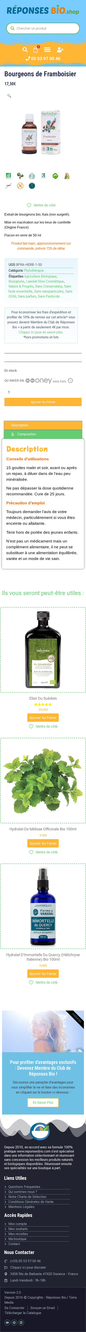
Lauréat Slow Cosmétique (45, 281)
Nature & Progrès (21, 286)
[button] (25, 50)
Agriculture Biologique (40, 276)
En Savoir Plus (43, 1103)
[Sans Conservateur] (55, 176)
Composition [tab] (26, 434)
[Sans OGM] (20, 186)
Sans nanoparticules (48, 291)
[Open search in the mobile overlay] (43, 28)
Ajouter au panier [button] (43, 718)
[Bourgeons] (20, 176)
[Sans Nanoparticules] (8, 186)
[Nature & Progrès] (43, 176)
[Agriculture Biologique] (8, 176)
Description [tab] (19, 425)
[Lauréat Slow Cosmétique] (32, 176)
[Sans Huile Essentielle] (67, 176)
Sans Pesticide (49, 296)
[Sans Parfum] (32, 186)
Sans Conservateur (48, 286)
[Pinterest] (14, 1323)
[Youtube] (7, 1323)
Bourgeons (16, 281)
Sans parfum (27, 296)
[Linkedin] (21, 1323)
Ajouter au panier (43, 402)
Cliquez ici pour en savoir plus (40, 332)
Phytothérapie (34, 270)
